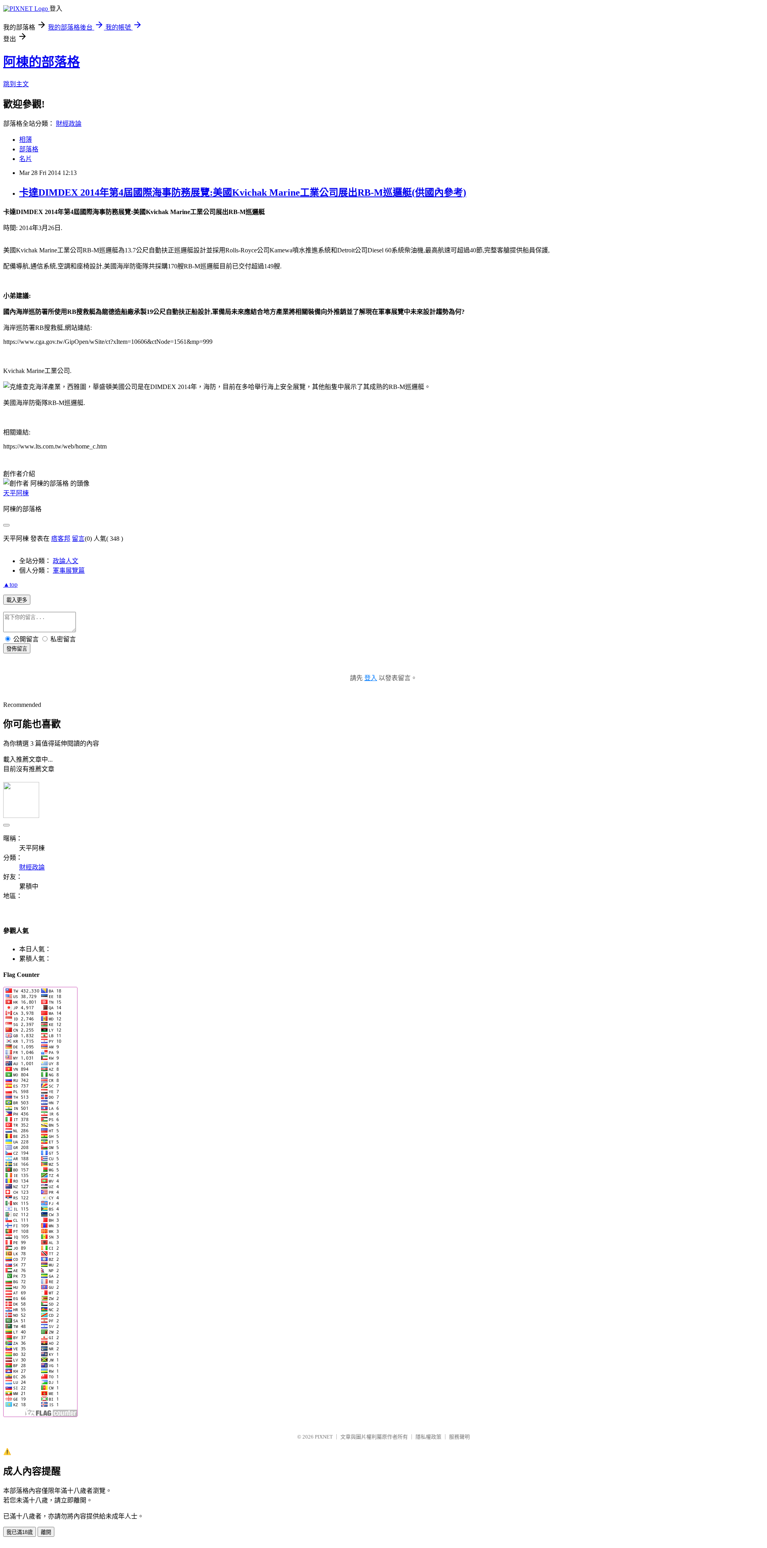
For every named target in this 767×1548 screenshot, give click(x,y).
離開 (46, 1532)
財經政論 (68, 123)
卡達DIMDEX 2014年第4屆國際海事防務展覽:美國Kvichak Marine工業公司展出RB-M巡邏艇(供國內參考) (242, 192)
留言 (78, 538)
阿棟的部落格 (41, 62)
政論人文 (65, 561)
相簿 (25, 139)
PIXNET (324, 1437)
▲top (10, 584)
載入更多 (16, 600)
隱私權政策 (428, 1437)
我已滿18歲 (19, 1532)
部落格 (28, 149)
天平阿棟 (16, 493)
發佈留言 (16, 649)
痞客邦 (60, 538)
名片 (25, 158)
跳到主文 (16, 84)
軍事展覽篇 (69, 570)
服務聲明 (459, 1437)
